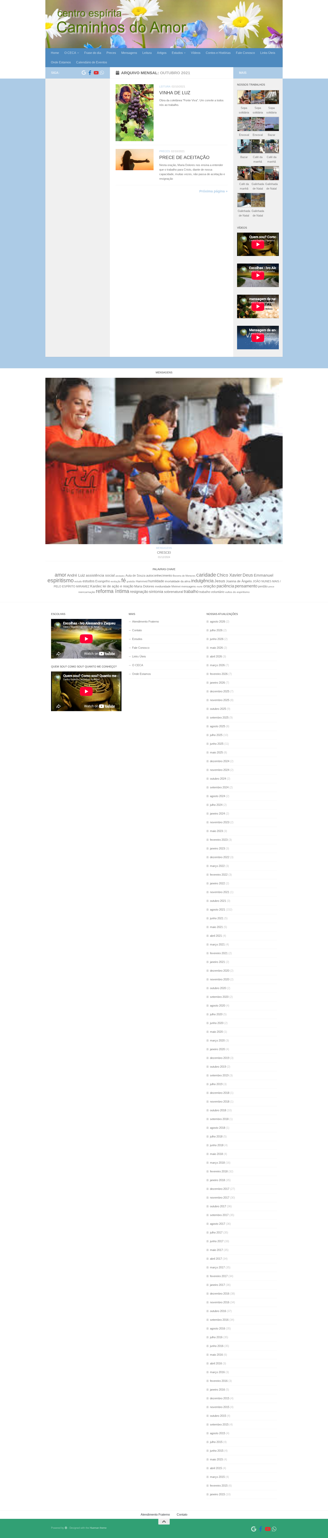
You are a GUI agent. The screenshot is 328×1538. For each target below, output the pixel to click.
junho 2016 (216, 1346)
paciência (225, 586)
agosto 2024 (217, 796)
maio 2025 (216, 752)
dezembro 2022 (219, 857)
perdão (263, 586)
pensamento (246, 586)
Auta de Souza (135, 575)
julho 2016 (216, 1337)
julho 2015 (216, 1442)
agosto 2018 (217, 1127)
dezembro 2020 (219, 970)
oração (209, 586)
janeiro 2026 (217, 682)
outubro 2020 (218, 988)
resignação (139, 592)
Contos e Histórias (218, 52)
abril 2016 (216, 1363)
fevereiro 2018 (219, 1171)
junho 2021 (216, 918)
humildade (156, 581)
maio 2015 (216, 1459)
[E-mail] (83, 72)
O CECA (70, 52)
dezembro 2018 (219, 1092)
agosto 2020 (217, 1005)
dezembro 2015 (219, 1398)
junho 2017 (216, 1241)
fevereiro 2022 (219, 874)
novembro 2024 (219, 769)
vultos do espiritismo (237, 591)
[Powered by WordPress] (66, 1528)
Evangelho (102, 581)
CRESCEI (164, 552)
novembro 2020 (219, 979)
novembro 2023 (219, 822)
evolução (116, 581)
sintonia (156, 591)
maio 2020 (216, 1031)
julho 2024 (216, 804)
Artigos (161, 52)
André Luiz (76, 575)
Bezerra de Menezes (184, 575)
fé (123, 580)
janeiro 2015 (217, 1494)
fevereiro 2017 (219, 1276)
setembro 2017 (219, 1215)
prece (271, 586)
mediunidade (163, 586)
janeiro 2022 (217, 883)
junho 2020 (216, 1023)
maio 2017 (216, 1249)
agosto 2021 (217, 909)
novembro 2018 (219, 1101)
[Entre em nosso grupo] (102, 72)
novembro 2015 (219, 1407)
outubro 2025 (218, 708)
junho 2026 (216, 639)
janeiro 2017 (217, 1284)
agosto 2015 (217, 1433)
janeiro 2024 (217, 813)
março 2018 (217, 1162)
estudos (89, 581)
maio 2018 (216, 1153)
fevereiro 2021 (219, 953)
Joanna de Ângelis (239, 581)
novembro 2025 (219, 700)
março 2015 (217, 1476)
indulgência (202, 580)
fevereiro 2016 (219, 1380)
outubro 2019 (218, 1066)
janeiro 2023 (217, 848)
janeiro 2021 (217, 961)
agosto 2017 (217, 1223)
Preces (111, 52)
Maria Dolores (144, 586)
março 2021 (217, 944)
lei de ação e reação (118, 586)
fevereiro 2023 (219, 839)
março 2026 (217, 665)
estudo (78, 581)
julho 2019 (216, 1084)
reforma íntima (112, 591)
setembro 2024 (219, 787)
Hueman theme (98, 1527)
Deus (248, 575)
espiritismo (60, 580)
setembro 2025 (219, 717)
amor (60, 575)
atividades (120, 576)
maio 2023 (216, 831)
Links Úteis (267, 52)
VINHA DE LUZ (174, 92)
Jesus (219, 581)
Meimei (176, 586)
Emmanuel (263, 575)
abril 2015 (216, 1468)
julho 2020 (216, 1014)
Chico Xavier (229, 575)
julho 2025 (216, 735)
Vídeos (195, 52)
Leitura (147, 52)
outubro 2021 (218, 900)
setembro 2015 (219, 1424)
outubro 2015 (218, 1415)
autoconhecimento (159, 575)
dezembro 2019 (219, 1057)
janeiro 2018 (217, 1180)
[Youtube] (96, 72)
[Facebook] (90, 72)
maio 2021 (216, 927)
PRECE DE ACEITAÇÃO (184, 157)
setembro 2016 (219, 1319)
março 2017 (217, 1267)
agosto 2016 (217, 1328)
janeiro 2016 (217, 1389)
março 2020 (217, 1040)
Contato (137, 630)
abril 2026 (216, 656)
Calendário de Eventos (91, 62)
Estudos (177, 52)
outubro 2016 (218, 1311)
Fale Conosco (245, 52)
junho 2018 (216, 1145)
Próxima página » (213, 191)
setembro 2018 (219, 1119)
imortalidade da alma (177, 581)
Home (55, 52)
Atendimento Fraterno (145, 621)
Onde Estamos (61, 62)
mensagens (188, 586)
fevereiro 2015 (219, 1485)
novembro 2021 (219, 892)
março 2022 (217, 865)
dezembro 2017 (219, 1188)
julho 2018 (216, 1136)
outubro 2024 (218, 778)
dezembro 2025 (219, 691)
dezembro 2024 (219, 761)
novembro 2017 (219, 1197)
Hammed (141, 581)
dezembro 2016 (219, 1293)
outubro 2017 (218, 1206)
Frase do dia (92, 52)
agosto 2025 (217, 726)
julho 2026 (216, 630)
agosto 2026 (217, 621)
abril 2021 (216, 935)
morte (200, 586)
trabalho (191, 591)
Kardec (96, 586)
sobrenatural (173, 592)
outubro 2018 (218, 1110)
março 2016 (217, 1372)
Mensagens (129, 52)
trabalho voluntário (211, 591)
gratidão (131, 581)
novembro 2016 (219, 1302)
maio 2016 (216, 1354)
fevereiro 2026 (219, 673)
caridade (206, 575)
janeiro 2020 (217, 1049)
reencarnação (86, 592)
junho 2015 (216, 1450)
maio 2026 (216, 647)
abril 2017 (216, 1258)
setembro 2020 (219, 996)
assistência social (100, 575)
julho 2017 (216, 1232)
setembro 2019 (219, 1075)
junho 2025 (216, 743)
